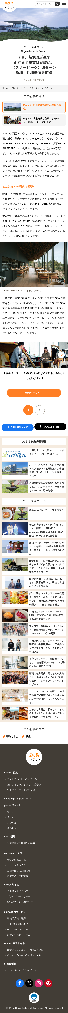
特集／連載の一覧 (16, 859)
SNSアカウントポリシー (20, 901)
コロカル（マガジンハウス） (22, 970)
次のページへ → (34, 392)
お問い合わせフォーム (18, 934)
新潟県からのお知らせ (18, 870)
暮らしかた (49, 88)
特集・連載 (16, 88)
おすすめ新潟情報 (34, 441)
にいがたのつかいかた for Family (24, 955)
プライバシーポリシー (18, 896)
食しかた (12, 817)
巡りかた (12, 812)
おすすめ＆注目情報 (17, 876)
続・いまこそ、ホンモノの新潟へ (24, 784)
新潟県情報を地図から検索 (21, 843)
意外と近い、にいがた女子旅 (22, 779)
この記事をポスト (52, 427)
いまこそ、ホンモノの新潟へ (22, 790)
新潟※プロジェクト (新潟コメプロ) (25, 950)
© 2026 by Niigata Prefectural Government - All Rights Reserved (34, 1008)
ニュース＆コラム (34, 49)
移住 (28, 736)
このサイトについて (17, 891)
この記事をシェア (19, 427)
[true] (57, 4)
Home (5, 88)
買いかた (12, 822)
